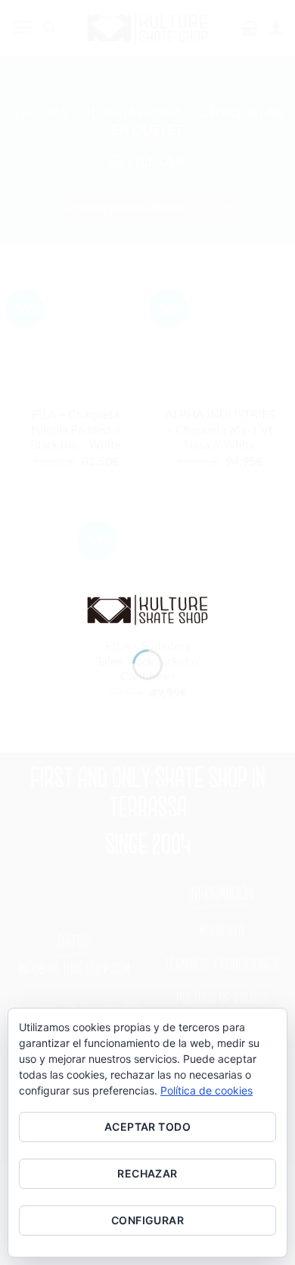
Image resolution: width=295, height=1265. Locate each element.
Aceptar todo (147, 1126)
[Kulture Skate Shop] (147, 608)
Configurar (147, 1220)
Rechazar (147, 1173)
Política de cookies (206, 1090)
